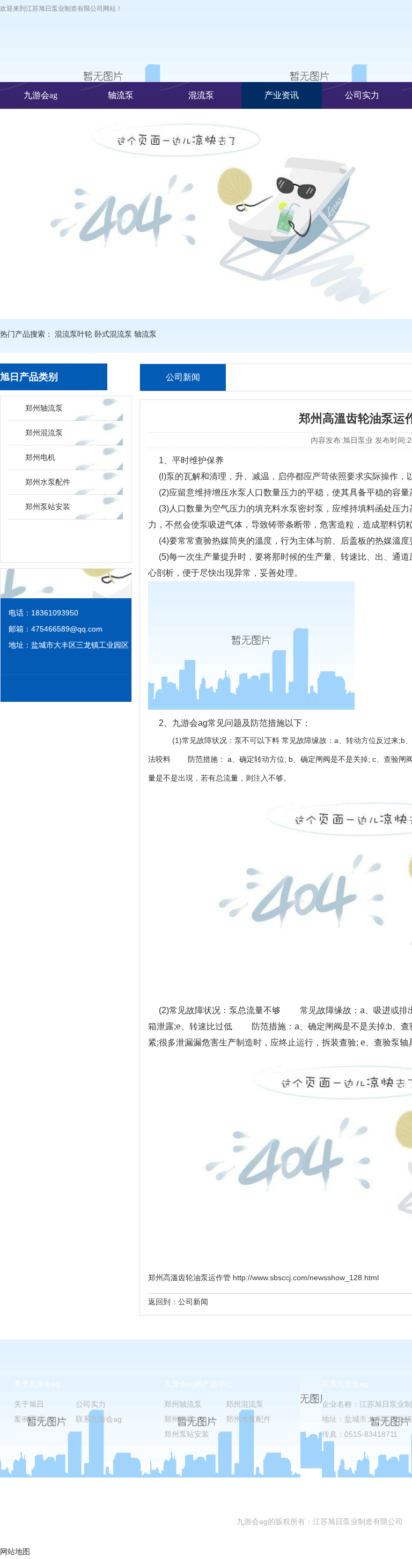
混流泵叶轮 (73, 334)
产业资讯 (281, 95)
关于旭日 (29, 1404)
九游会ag (40, 95)
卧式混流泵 (113, 334)
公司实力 (362, 95)
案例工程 (29, 1419)
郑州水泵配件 (47, 482)
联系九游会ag (99, 1419)
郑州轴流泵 (44, 408)
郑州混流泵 (44, 432)
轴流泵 (121, 95)
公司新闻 (193, 1301)
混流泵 (201, 95)
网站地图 (15, 1551)
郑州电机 (40, 457)
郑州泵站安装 (47, 506)
